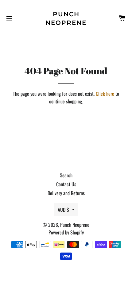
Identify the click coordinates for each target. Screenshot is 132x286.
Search (66, 175)
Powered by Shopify (66, 232)
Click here (105, 93)
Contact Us (66, 184)
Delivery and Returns (66, 193)
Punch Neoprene (66, 18)
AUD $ (63, 209)
